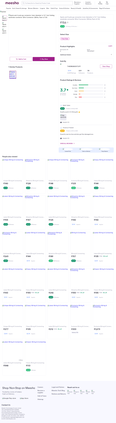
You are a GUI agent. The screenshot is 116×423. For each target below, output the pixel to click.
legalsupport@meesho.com (17, 417)
